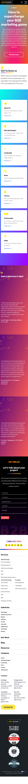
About (2, 658)
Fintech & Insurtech (6, 614)
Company (5, 653)
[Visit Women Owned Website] (14, 728)
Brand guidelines (19, 582)
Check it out (7, 115)
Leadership (4, 662)
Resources (5, 648)
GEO (2, 574)
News (2, 665)
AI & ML (3, 621)
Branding (17, 580)
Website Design (5, 559)
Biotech (3, 617)
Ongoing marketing (6, 600)
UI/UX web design (5, 562)
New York (16, 692)
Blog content (4, 588)
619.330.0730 (4, 688)
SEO (2, 571)
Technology (4, 612)
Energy (3, 631)
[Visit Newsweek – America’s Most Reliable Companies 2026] (14, 738)
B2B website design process (8, 577)
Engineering (4, 626)
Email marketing (5, 591)
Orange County (18, 680)
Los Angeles (4, 692)
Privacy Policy (17, 771)
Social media (4, 582)
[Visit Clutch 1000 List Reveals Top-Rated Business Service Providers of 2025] (14, 763)
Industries (5, 607)
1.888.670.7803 (14, 541)
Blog (3, 643)
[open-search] (22, 2)
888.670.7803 (18, 688)
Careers (3, 667)
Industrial (3, 624)
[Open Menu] (25, 2)
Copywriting (4, 585)
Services (4, 555)
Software (3, 619)
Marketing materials (20, 588)
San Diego (3, 680)
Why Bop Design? (14, 54)
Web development (6, 565)
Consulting (4, 629)
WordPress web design (7, 568)
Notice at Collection (18, 773)
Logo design (18, 585)
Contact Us (8, 707)
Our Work (5, 637)
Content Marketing (6, 580)
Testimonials (4, 670)
